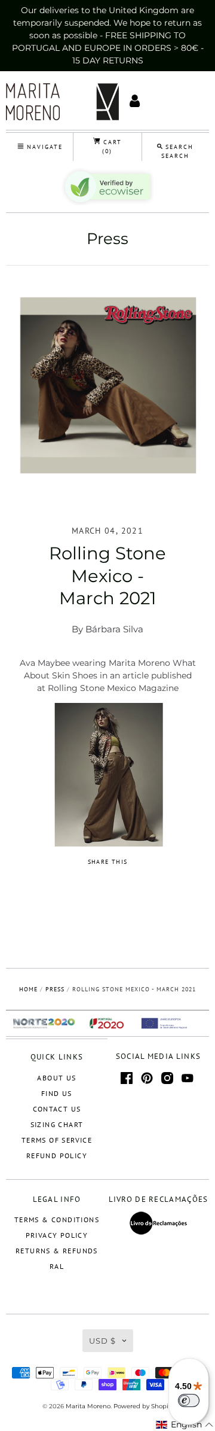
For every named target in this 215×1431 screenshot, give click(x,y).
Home (28, 989)
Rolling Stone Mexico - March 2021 (107, 575)
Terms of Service (57, 1139)
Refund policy (56, 1155)
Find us (56, 1093)
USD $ (102, 1340)
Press (107, 238)
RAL (57, 1266)
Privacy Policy (57, 1235)
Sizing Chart (57, 1124)
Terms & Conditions (56, 1219)
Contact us (57, 1108)
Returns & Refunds (57, 1250)
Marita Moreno (88, 1406)
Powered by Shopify (143, 1406)
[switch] (188, 1400)
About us (56, 1077)
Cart (111, 146)
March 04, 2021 (107, 530)
